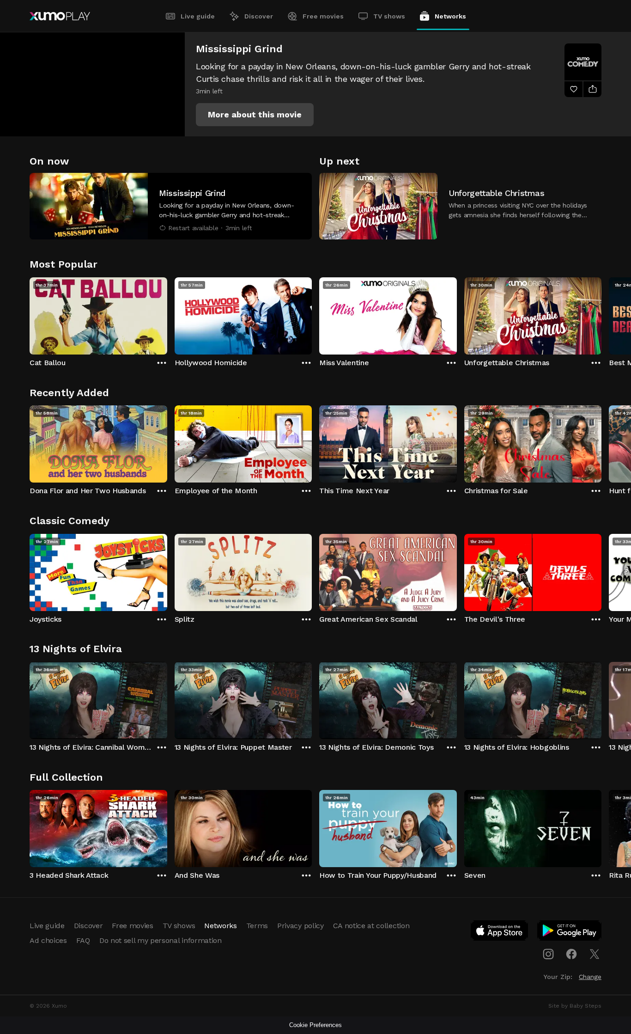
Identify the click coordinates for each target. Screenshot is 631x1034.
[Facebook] (571, 954)
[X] (594, 954)
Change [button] (590, 976)
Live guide (198, 16)
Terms (257, 925)
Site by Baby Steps (574, 1006)
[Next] (601, 314)
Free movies (323, 16)
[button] (255, 114)
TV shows (389, 16)
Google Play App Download (569, 932)
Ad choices (48, 940)
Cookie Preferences (315, 1025)
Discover (258, 16)
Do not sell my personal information (160, 940)
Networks (450, 16)
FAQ (83, 940)
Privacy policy (300, 925)
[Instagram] (548, 954)
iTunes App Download (500, 932)
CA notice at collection (371, 925)
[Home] (60, 16)
